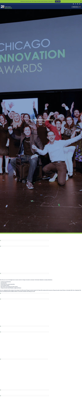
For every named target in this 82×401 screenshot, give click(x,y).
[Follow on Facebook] (75, 4)
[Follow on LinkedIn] (73, 4)
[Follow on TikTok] (79, 4)
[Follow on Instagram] (77, 4)
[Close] (81, 1)
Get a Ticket (57, 1)
